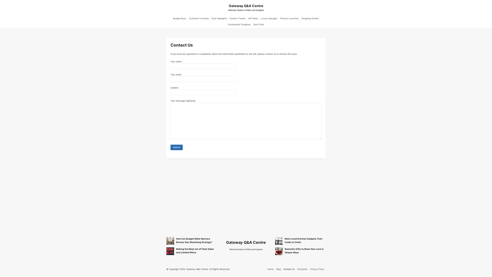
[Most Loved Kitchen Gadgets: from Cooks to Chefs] (279, 241)
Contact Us (289, 269)
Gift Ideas (253, 18)
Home (270, 269)
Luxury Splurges (269, 18)
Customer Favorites (199, 18)
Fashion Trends (237, 18)
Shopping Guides (310, 18)
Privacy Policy (317, 269)
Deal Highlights (219, 18)
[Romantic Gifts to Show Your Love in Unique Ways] (279, 251)
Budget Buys (179, 18)
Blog (278, 269)
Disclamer (302, 269)
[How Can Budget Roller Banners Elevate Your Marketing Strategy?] (170, 241)
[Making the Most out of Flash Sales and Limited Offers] (170, 251)
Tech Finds (258, 24)
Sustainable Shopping (239, 24)
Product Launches (289, 18)
